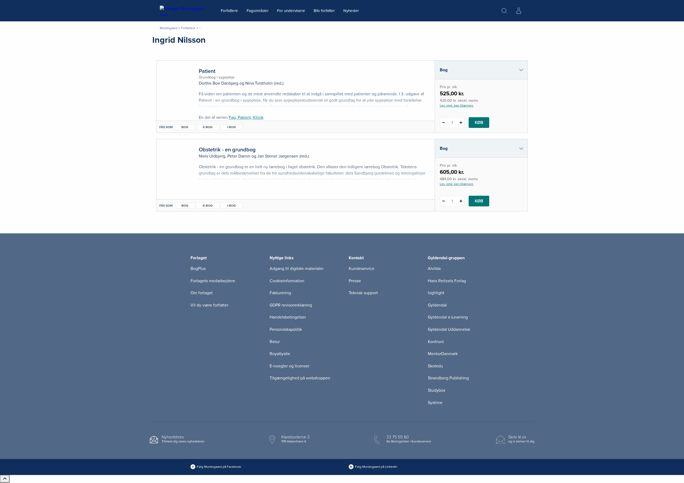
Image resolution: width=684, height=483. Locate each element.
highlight (436, 293)
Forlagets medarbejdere (213, 281)
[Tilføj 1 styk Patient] (460, 122)
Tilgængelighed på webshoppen (300, 378)
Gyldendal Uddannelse (449, 329)
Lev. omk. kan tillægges (456, 105)
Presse (355, 281)
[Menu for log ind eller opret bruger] (518, 11)
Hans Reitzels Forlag (447, 281)
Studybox (436, 390)
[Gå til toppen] (5, 479)
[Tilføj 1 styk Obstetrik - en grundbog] (460, 201)
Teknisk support (363, 293)
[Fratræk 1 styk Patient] (443, 122)
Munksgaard (168, 28)
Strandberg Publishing (448, 378)
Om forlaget (202, 293)
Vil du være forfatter (209, 305)
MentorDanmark (443, 353)
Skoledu (435, 366)
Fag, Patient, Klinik (246, 117)
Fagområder (258, 10)
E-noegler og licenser (289, 366)
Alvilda (434, 268)
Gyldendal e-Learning (448, 317)
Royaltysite (280, 353)
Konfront (436, 341)
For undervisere (291, 10)
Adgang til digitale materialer (297, 268)
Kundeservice (361, 268)
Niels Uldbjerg (212, 156)
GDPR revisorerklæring (291, 305)
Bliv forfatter (324, 10)
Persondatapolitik (286, 329)
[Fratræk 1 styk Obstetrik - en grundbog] (443, 201)
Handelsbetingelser (288, 317)
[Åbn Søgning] (504, 11)
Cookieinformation (287, 281)
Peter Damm (238, 156)
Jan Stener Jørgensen (277, 156)
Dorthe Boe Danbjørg (218, 83)
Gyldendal (437, 305)
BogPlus (198, 268)
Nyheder (351, 10)
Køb (479, 122)
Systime (435, 402)
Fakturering (280, 293)
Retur (275, 341)
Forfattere (229, 10)
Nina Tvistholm (259, 83)
